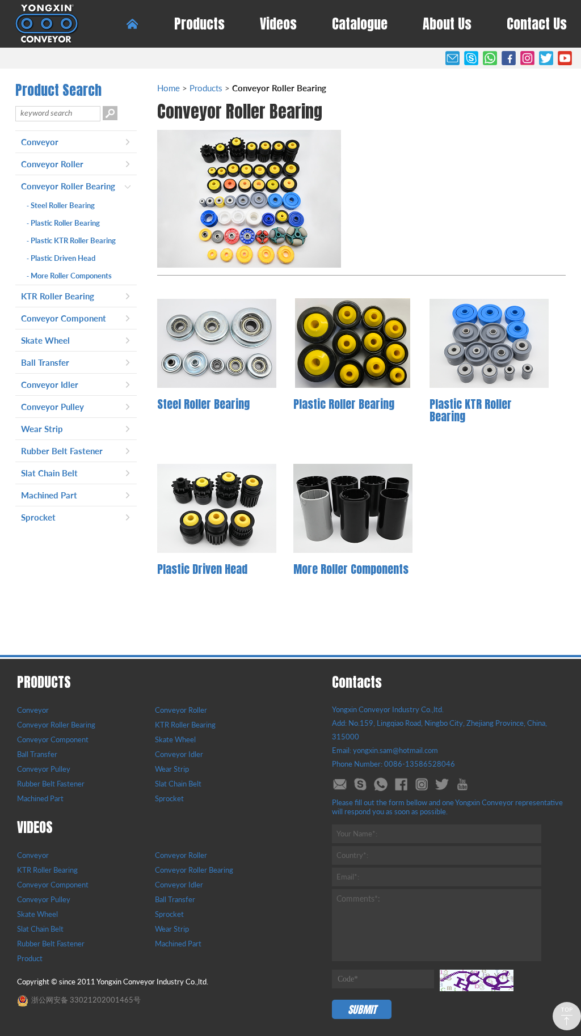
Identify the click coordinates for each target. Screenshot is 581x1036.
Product (30, 958)
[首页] (132, 24)
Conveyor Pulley (52, 406)
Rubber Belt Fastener (62, 451)
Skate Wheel (45, 340)
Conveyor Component (63, 318)
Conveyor (39, 142)
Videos (278, 24)
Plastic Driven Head (61, 258)
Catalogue (360, 24)
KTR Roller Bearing (57, 296)
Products (199, 24)
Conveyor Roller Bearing (68, 186)
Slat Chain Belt (49, 473)
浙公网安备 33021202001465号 (86, 999)
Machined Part (49, 495)
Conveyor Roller (52, 164)
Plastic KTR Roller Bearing (71, 240)
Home (168, 88)
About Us (447, 24)
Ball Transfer (45, 362)
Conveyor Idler (49, 384)
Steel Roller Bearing (61, 205)
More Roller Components (69, 275)
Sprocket (38, 517)
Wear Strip (42, 429)
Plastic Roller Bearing (63, 222)
